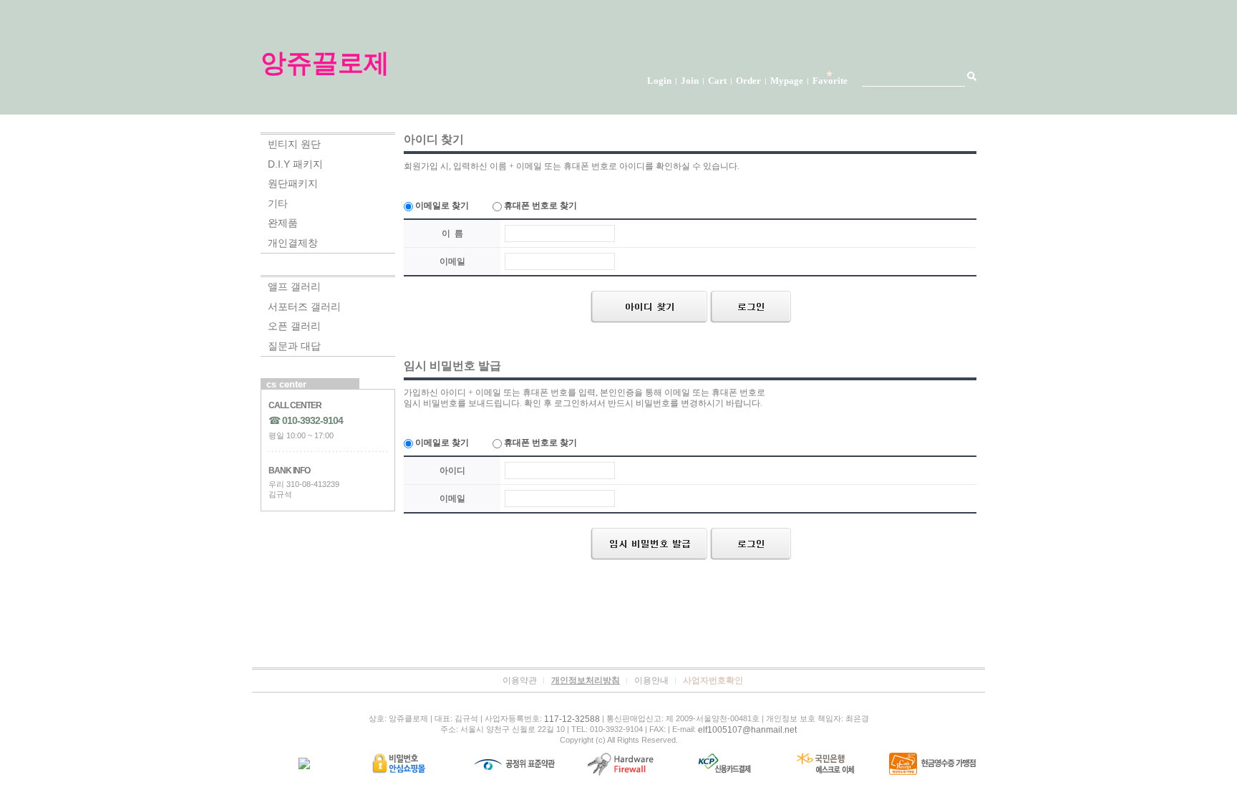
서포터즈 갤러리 (304, 306)
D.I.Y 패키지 (295, 164)
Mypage (786, 80)
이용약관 (520, 680)
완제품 (283, 222)
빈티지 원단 (294, 144)
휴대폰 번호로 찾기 (539, 206)
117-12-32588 (572, 719)
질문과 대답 (294, 346)
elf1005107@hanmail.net (747, 730)
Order (748, 80)
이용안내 (651, 680)
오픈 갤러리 (294, 326)
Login (659, 80)
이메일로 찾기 (441, 206)
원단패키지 (293, 183)
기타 (278, 203)
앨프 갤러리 (294, 286)
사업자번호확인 (713, 680)
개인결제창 (293, 243)
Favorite (830, 80)
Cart (717, 80)
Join (690, 80)
